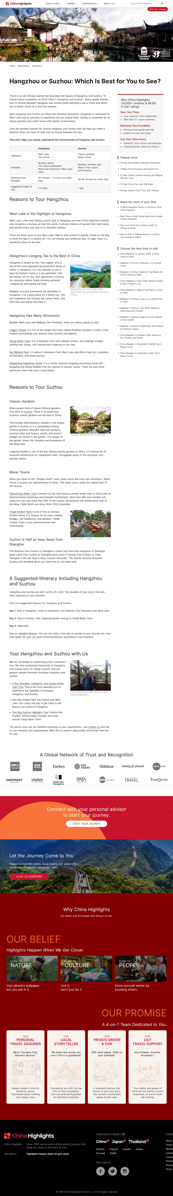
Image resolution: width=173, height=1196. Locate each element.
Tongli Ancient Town (20, 511)
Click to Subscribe (29, 876)
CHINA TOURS (52, 3)
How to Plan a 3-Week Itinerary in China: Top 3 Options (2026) (140, 235)
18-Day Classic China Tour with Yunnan (139, 190)
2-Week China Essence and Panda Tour (139, 169)
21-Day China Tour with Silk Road (136, 184)
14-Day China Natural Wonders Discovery (140, 162)
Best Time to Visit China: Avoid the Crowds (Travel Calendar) (141, 217)
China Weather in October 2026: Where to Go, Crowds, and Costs (140, 336)
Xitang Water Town (19, 341)
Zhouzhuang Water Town (23, 493)
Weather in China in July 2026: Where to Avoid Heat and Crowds (140, 309)
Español (127, 1149)
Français (113, 1149)
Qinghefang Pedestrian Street (25, 363)
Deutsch (100, 1149)
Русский (100, 1153)
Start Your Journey (157, 9)
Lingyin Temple (17, 330)
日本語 (113, 1153)
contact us (94, 727)
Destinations (23, 65)
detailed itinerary (28, 633)
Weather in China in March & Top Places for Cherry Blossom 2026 (141, 273)
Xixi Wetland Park (19, 352)
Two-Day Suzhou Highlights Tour (30, 712)
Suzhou (28, 411)
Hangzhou (36, 65)
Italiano (139, 1149)
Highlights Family (109, 1134)
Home (12, 65)
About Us (109, 3)
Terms (169, 1169)
